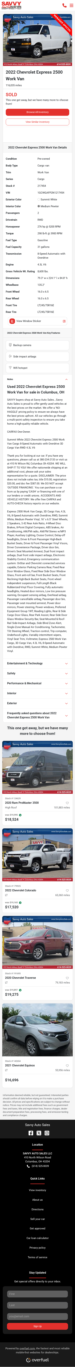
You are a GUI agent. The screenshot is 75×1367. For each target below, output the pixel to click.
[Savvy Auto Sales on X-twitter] (37, 1133)
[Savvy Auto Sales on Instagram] (46, 1133)
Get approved (37, 1228)
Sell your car (37, 1219)
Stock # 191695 (13, 973)
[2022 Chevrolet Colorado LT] (37, 854)
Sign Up (37, 1326)
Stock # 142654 (13, 1061)
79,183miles (62, 982)
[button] (64, 5)
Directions (38, 1209)
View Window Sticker (28, 321)
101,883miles (62, 807)
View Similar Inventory (38, 121)
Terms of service (37, 1257)
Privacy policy (37, 1247)
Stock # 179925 (13, 886)
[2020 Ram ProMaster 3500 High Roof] (37, 767)
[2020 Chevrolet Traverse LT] (37, 942)
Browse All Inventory (38, 112)
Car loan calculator (38, 1238)
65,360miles (62, 895)
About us (37, 1199)
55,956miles (62, 1070)
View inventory (37, 1190)
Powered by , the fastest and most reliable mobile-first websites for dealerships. (37, 1350)
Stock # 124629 (13, 798)
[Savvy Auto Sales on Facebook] (29, 1133)
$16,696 (11, 1080)
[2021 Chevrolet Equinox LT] (37, 1029)
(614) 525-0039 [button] (40, 1166)
